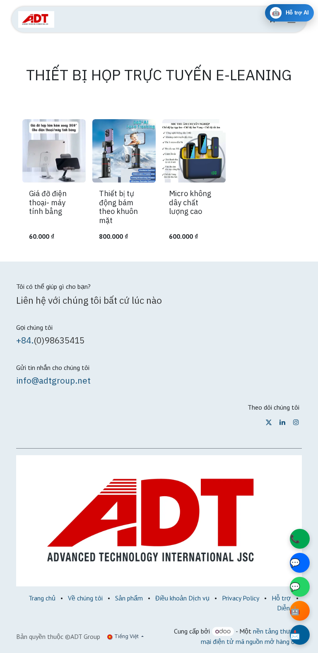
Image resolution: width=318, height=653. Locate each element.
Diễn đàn (289, 608)
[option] (159, 183)
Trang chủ (42, 598)
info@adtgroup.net (53, 380)
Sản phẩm (129, 598)
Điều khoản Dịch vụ (182, 598)
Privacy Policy (240, 598)
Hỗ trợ (281, 598)
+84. (25, 340)
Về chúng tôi (85, 598)
